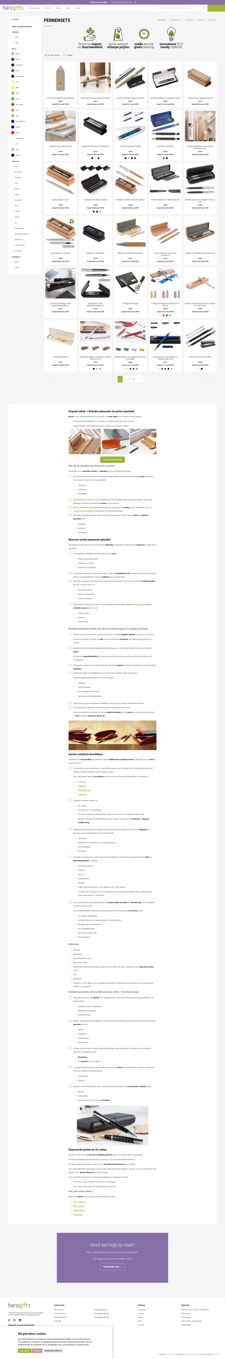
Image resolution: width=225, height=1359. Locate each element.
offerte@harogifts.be (101, 1314)
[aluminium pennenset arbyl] (200, 346)
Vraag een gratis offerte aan (121, 2)
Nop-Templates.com (192, 1354)
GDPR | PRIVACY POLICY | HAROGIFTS (195, 1310)
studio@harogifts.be (101, 1317)
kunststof (18, 200)
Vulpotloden (77, 1215)
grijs (17, 93)
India (16, 43)
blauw (18, 59)
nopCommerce (171, 1354)
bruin (17, 71)
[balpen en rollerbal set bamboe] (130, 240)
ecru (17, 82)
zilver (17, 149)
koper (17, 194)
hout (17, 110)
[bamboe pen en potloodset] (60, 133)
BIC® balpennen (79, 1202)
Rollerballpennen (84, 790)
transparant (20, 138)
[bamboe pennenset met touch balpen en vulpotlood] (200, 291)
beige (17, 54)
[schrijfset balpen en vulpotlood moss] (165, 84)
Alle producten (34, 8)
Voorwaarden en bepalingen (191, 1321)
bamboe (18, 177)
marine (18, 127)
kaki (17, 116)
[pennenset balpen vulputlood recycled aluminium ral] (95, 346)
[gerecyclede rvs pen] (60, 187)
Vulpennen (82, 786)
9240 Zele (57, 1321)
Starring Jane (217, 1354)
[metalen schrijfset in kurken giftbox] (130, 187)
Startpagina (161, 20)
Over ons (48, 8)
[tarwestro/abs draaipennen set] (200, 84)
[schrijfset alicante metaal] (130, 135)
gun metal (19, 104)
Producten (142, 1310)
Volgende (140, 379)
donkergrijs (20, 76)
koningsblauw (21, 121)
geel (17, 87)
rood (17, 133)
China (17, 37)
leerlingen (138, 604)
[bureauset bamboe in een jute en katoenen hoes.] (200, 133)
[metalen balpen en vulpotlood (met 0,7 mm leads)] (130, 346)
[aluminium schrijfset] (165, 135)
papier (17, 217)
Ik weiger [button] (37, 1351)
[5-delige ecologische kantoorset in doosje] (165, 292)
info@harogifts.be (100, 1310)
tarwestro (18, 251)
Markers (81, 874)
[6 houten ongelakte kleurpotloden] (60, 84)
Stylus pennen (78, 1206)
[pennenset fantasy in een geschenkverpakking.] (60, 291)
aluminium (18, 172)
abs (16, 166)
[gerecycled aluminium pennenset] (95, 135)
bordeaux (19, 65)
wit (17, 144)
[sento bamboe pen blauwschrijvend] (95, 84)
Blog (68, 8)
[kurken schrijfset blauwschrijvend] (130, 84)
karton (17, 189)
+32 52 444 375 (60, 1314)
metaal (17, 211)
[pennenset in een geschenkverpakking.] (95, 291)
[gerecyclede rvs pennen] (60, 240)
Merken (58, 8)
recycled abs (19, 228)
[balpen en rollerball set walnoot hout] (200, 240)
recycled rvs (19, 239)
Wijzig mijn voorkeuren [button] (53, 1351)
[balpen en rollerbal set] (95, 240)
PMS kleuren (185, 1314)
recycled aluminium (22, 234)
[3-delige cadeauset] (130, 291)
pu (16, 223)
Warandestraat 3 (60, 1317)
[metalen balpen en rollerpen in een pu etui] (200, 187)
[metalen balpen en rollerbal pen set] (165, 187)
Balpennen (82, 782)
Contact (78, 8)
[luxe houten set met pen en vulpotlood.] (165, 240)
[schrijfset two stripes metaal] (95, 188)
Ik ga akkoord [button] (25, 1351)
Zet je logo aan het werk (112, 460)
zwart (18, 155)
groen (18, 99)
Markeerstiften (79, 1210)
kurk (16, 206)
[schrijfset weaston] (60, 344)
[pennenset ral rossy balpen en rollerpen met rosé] (165, 346)
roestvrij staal (20, 245)
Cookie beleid (186, 1317)
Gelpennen (82, 794)
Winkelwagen (186, 1325)
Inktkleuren (82, 485)
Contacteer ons (111, 1266)
